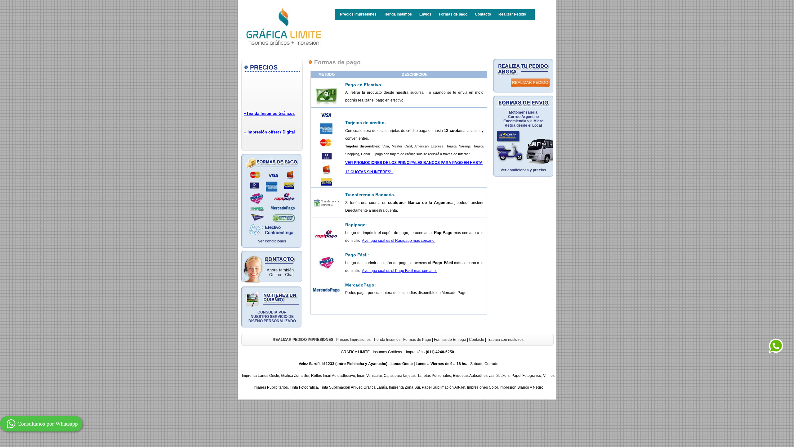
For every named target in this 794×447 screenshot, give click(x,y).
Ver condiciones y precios (523, 170)
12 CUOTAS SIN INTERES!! (369, 172)
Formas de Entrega (450, 339)
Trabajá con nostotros (505, 339)
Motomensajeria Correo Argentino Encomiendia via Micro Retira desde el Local (523, 119)
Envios (425, 14)
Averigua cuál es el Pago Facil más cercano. (399, 271)
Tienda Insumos (398, 14)
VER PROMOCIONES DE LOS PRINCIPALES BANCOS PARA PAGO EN (407, 162)
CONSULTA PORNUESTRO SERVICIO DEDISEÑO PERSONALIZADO (272, 316)
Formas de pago (453, 14)
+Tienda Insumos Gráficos (269, 113)
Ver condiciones (272, 241)
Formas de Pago (417, 339)
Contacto (483, 14)
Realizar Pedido (512, 14)
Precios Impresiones (358, 14)
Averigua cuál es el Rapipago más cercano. (398, 240)
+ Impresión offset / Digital (269, 132)
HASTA (476, 162)
